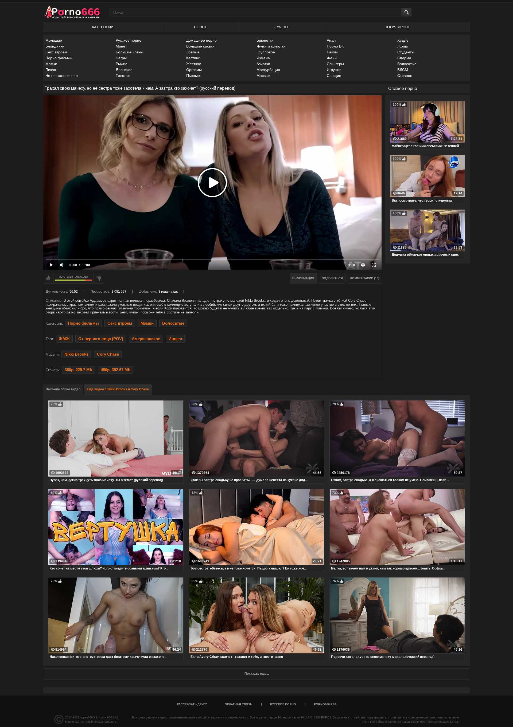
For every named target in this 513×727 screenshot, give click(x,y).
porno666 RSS (325, 704)
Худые (403, 40)
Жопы (402, 46)
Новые (201, 27)
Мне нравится (48, 278)
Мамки (51, 64)
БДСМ (402, 70)
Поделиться (332, 278)
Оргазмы (194, 70)
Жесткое (193, 64)
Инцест (175, 339)
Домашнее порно (201, 40)
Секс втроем (56, 52)
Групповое (265, 52)
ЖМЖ (64, 339)
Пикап (50, 70)
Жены (332, 58)
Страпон (404, 75)
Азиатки (263, 64)
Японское (124, 70)
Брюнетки (265, 40)
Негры (121, 58)
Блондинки (54, 46)
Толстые (123, 75)
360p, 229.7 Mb (78, 370)
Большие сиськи (200, 46)
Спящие (334, 75)
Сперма (404, 58)
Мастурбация (268, 70)
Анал (331, 40)
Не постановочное (61, 75)
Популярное (397, 27)
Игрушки (334, 70)
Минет (121, 46)
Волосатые (407, 64)
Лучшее (282, 27)
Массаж (263, 75)
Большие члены (129, 52)
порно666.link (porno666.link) (99, 717)
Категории (103, 27)
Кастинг (193, 58)
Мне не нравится (99, 278)
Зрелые (193, 52)
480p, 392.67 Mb (115, 370)
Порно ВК (335, 46)
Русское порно (128, 40)
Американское (146, 339)
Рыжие (121, 64)
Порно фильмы (58, 58)
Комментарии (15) (364, 278)
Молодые (53, 40)
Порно (69, 721)
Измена (263, 58)
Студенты (405, 52)
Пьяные (193, 75)
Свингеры (335, 64)
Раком (332, 52)
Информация (303, 278)
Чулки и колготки (271, 46)
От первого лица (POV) (100, 339)
